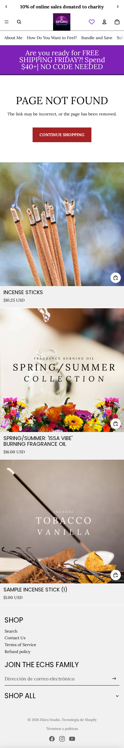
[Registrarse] (114, 678)
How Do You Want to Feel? (52, 37)
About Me (13, 37)
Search (11, 631)
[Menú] (6, 21)
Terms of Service (20, 644)
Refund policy (17, 651)
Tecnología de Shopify (79, 719)
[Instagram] (62, 738)
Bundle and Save (96, 37)
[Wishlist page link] (92, 22)
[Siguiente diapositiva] (117, 6)
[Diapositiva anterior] (6, 6)
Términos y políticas (62, 728)
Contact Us (15, 637)
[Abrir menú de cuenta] (104, 22)
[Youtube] (72, 738)
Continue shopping (62, 134)
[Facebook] (51, 738)
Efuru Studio (50, 719)
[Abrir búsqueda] (19, 22)
